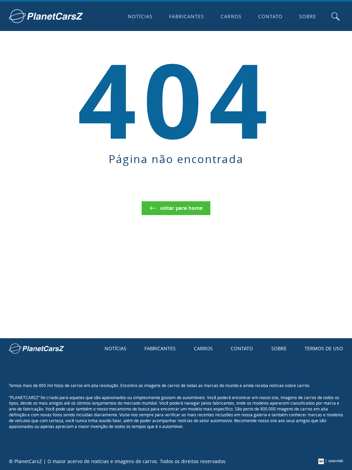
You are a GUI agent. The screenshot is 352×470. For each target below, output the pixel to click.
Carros (231, 16)
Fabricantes (186, 16)
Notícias (140, 16)
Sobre (307, 16)
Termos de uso (324, 348)
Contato (270, 16)
